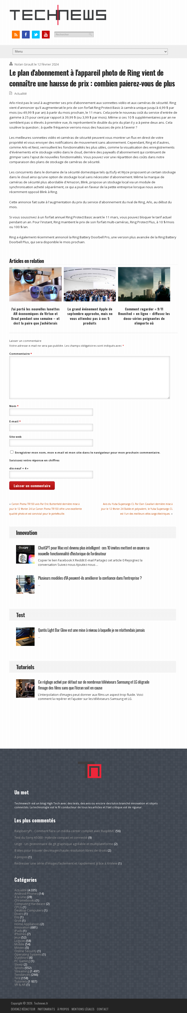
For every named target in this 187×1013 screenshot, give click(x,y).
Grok (17, 921)
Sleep (18, 964)
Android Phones (26, 894)
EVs (16, 917)
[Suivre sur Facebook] (25, 34)
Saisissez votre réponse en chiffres (34, 460)
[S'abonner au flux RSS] (15, 34)
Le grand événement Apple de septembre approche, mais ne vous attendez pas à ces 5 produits (89, 315)
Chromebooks (24, 900)
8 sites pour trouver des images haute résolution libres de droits (60, 850)
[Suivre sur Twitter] (35, 34)
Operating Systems (28, 954)
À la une (20, 897)
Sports (19, 968)
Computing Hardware (29, 904)
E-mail (15, 421)
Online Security (25, 951)
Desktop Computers (28, 910)
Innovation (22, 927)
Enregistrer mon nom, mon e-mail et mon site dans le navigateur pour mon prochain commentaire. (87, 452)
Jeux (17, 937)
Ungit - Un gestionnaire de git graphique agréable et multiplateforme (63, 844)
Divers (18, 914)
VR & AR (20, 985)
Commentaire (20, 353)
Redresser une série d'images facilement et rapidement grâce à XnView (65, 863)
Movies (19, 948)
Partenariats (46, 1009)
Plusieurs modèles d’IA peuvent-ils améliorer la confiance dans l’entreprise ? (89, 578)
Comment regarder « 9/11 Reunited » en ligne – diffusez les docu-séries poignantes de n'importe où (144, 315)
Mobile (19, 944)
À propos (21, 857)
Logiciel (19, 941)
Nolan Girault (24, 64)
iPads (18, 931)
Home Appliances (27, 924)
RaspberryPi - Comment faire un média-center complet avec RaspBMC (64, 831)
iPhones (20, 934)
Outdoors (21, 958)
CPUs (18, 907)
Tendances (22, 975)
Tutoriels (20, 981)
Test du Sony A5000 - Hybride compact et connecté (50, 838)
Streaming (21, 971)
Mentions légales (83, 1009)
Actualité (20, 94)
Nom (14, 406)
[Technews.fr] (58, 24)
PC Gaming (22, 961)
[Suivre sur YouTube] (45, 34)
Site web (15, 436)
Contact (103, 1009)
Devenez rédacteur (23, 1009)
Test (17, 978)
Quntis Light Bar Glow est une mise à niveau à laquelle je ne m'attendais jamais (91, 630)
